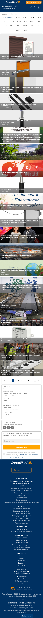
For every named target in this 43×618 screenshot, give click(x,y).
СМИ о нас (6, 414)
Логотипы (21, 565)
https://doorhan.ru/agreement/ (14, 457)
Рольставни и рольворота (11, 409)
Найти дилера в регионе (21, 520)
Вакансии (21, 560)
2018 (31, 21)
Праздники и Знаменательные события (15, 393)
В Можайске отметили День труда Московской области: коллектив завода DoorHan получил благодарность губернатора (20, 237)
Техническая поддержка (10, 402)
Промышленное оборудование (21, 488)
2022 (5, 21)
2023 (39, 17)
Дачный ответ (7, 407)
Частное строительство (21, 483)
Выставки (6, 398)
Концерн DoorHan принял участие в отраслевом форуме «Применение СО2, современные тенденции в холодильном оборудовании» (21, 287)
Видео (5, 400)
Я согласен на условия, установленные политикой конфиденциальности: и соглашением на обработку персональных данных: (22, 455)
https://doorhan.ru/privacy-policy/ (28, 454)
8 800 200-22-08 (21, 571)
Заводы (21, 558)
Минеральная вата (8, 391)
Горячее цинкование (21, 493)
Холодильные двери (9, 395)
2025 (25, 17)
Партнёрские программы (21, 508)
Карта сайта (21, 599)
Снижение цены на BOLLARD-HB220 (13, 189)
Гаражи (21, 485)
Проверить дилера (21, 523)
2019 (25, 21)
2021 (12, 21)
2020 (18, 21)
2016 (6, 26)
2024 (32, 17)
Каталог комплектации (22, 513)
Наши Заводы (7, 386)
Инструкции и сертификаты (21, 516)
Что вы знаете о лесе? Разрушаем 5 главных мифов (18, 155)
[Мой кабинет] (39, 7)
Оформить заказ (23, 470)
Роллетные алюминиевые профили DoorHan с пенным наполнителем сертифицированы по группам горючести (20, 55)
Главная (4, 14)
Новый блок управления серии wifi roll (14, 338)
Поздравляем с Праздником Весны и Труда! (15, 205)
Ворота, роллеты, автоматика (21, 490)
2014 (18, 26)
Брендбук (21, 563)
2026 (18, 17)
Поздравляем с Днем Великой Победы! (14, 172)
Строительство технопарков (21, 531)
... (31, 381)
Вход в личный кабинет (21, 511)
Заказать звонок (8, 8)
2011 (37, 26)
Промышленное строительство (21, 481)
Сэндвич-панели (21, 500)
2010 (18, 30)
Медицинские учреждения (11, 405)
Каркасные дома (21, 497)
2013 (25, 26)
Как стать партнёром (21, 518)
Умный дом (21, 495)
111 (28, 380)
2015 (12, 26)
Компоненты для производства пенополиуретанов (21, 502)
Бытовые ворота (8, 412)
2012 (31, 26)
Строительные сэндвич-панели (12, 388)
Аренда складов (21, 529)
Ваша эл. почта (10, 441)
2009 (25, 30)
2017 (38, 21)
